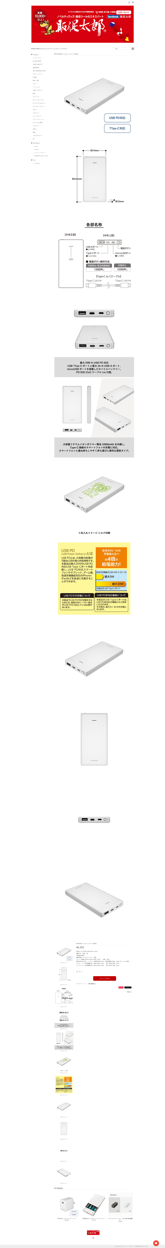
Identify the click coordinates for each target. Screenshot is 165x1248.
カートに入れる (105, 978)
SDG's (34, 129)
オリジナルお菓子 (38, 122)
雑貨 (34, 132)
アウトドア (36, 96)
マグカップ (36, 126)
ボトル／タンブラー (38, 100)
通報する (129, 991)
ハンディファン (37, 58)
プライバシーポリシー (40, 152)
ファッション (36, 87)
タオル (35, 109)
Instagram (37, 163)
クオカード (36, 113)
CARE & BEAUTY (38, 64)
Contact (37, 149)
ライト (35, 83)
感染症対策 (36, 67)
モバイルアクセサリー (39, 103)
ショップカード (37, 116)
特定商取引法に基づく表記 (41, 155)
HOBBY (35, 77)
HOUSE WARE (37, 61)
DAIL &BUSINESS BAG (39, 71)
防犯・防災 (36, 80)
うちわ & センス (37, 135)
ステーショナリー (38, 74)
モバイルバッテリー (38, 106)
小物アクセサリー (38, 90)
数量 (77, 971)
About (36, 146)
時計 (34, 93)
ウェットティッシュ (38, 119)
